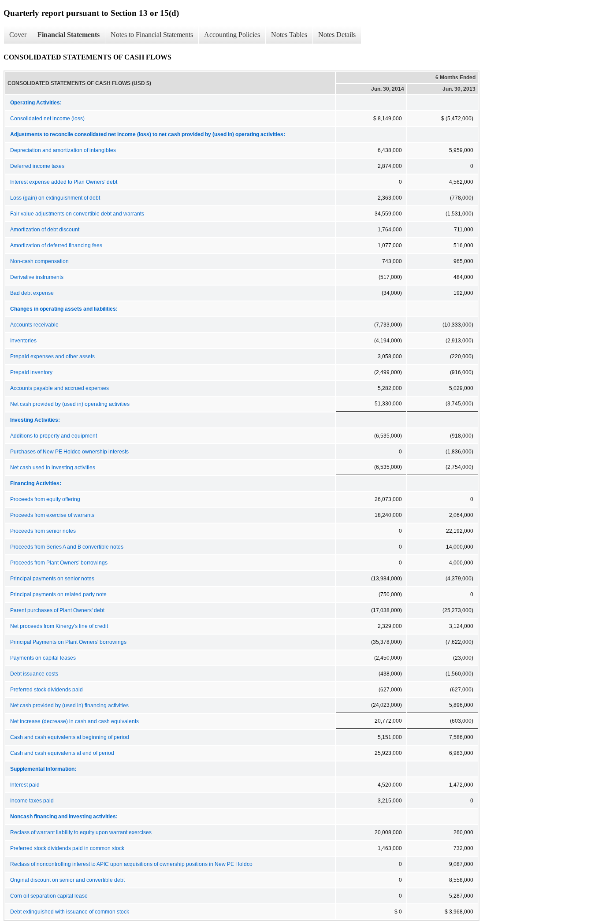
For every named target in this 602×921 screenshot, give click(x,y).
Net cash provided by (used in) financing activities (69, 705)
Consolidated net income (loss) (47, 118)
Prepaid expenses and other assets (52, 356)
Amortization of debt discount (44, 229)
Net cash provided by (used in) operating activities (70, 404)
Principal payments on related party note (58, 594)
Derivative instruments (36, 277)
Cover (17, 34)
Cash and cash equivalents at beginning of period (69, 737)
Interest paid (25, 784)
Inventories (23, 340)
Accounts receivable (34, 324)
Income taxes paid (32, 800)
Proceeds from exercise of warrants (52, 515)
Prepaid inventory (31, 372)
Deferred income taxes (37, 166)
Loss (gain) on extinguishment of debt (55, 198)
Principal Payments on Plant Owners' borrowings (68, 642)
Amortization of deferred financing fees (56, 245)
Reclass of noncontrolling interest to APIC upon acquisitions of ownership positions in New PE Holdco (131, 864)
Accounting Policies (232, 34)
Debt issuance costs (34, 673)
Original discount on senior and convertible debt (67, 880)
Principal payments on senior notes (52, 578)
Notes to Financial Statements (152, 34)
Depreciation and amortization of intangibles (63, 150)
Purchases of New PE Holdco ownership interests (69, 451)
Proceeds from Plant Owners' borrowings (59, 562)
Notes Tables (289, 34)
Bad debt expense (32, 293)
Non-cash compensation (39, 261)
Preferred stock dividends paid (46, 689)
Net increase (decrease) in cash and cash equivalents (74, 721)
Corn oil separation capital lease (49, 896)
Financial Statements (68, 34)
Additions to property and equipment (53, 435)
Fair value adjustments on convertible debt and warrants (77, 213)
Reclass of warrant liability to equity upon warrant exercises (81, 832)
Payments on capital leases (43, 658)
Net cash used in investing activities (52, 467)
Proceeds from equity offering (45, 499)
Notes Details (337, 34)
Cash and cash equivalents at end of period (62, 753)
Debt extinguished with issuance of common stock (69, 911)
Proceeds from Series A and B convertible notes (66, 547)
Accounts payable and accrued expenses (59, 388)
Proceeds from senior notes (43, 531)
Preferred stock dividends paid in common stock (67, 848)
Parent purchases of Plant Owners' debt (57, 610)
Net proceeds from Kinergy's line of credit (59, 626)
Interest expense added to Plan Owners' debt (63, 182)
